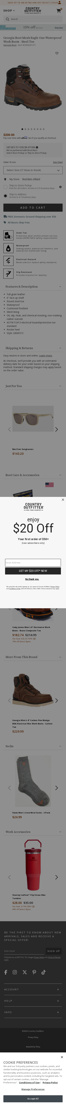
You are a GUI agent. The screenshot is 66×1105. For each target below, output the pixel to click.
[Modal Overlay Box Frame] (33, 552)
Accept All (32, 1098)
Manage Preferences (33, 1089)
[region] (33, 1078)
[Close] (62, 1057)
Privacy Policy (50, 1082)
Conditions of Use (29, 1082)
